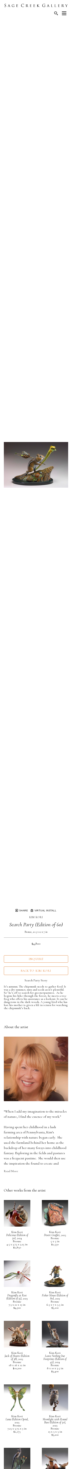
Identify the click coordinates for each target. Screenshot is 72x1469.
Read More (11, 1171)
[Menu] (64, 13)
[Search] (56, 13)
